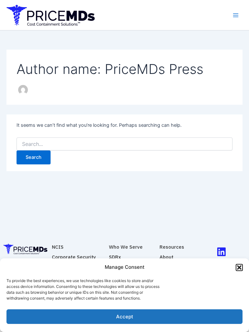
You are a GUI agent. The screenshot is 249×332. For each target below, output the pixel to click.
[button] (239, 267)
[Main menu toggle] (236, 15)
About (166, 257)
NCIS (58, 247)
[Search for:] (124, 144)
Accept (124, 317)
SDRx (115, 257)
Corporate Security (74, 257)
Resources (172, 247)
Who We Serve (126, 247)
